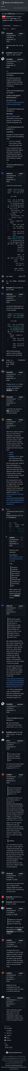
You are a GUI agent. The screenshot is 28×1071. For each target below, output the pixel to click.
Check (13, 29)
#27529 (16, 456)
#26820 (11, 452)
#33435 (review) (18, 820)
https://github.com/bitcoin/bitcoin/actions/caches (16, 559)
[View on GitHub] (22, 14)
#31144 (16, 768)
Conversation (7, 25)
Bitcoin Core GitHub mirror (13, 3)
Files (5, 29)
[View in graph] (24, 14)
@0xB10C (20, 1065)
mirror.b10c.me (14, 1069)
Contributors (4, 9)
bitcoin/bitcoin (13, 1058)
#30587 (11, 454)
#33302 (11, 141)
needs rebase (18, 727)
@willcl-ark (14, 384)
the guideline (13, 116)
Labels (2, 6)
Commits (16, 25)
